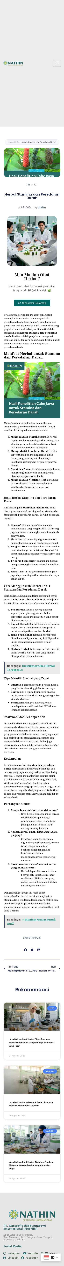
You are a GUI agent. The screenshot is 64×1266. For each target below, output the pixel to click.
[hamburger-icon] (57, 63)
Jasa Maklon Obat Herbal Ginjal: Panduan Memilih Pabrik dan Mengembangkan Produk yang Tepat (31, 1042)
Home (11, 142)
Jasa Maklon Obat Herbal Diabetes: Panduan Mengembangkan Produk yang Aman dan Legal (31, 1165)
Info (17, 142)
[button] (32, 303)
